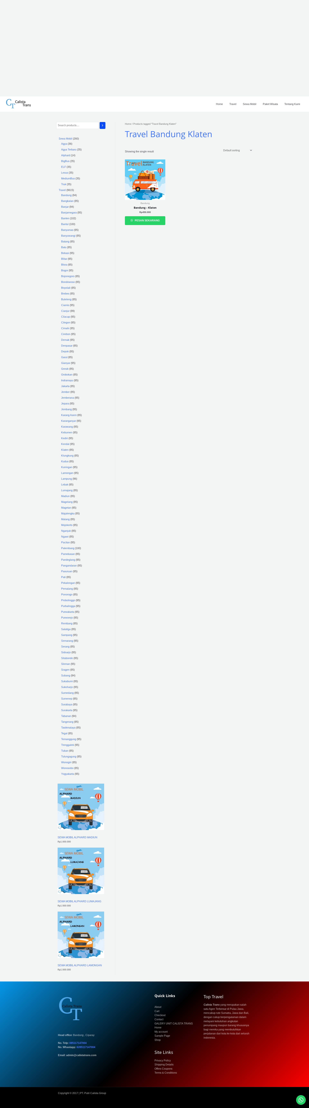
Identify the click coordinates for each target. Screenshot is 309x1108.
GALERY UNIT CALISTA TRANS (173, 1023)
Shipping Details (163, 1064)
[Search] (102, 125)
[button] (301, 1100)
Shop (157, 1040)
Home (219, 104)
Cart (156, 1011)
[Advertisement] (96, 48)
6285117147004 (86, 1047)
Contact (158, 1019)
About (157, 1007)
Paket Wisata (270, 104)
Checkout (159, 1015)
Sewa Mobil (249, 104)
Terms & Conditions (165, 1072)
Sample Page (162, 1035)
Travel (232, 104)
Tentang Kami (292, 104)
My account (161, 1031)
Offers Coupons (163, 1068)
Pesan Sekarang (147, 220)
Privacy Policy (162, 1060)
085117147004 (78, 1043)
